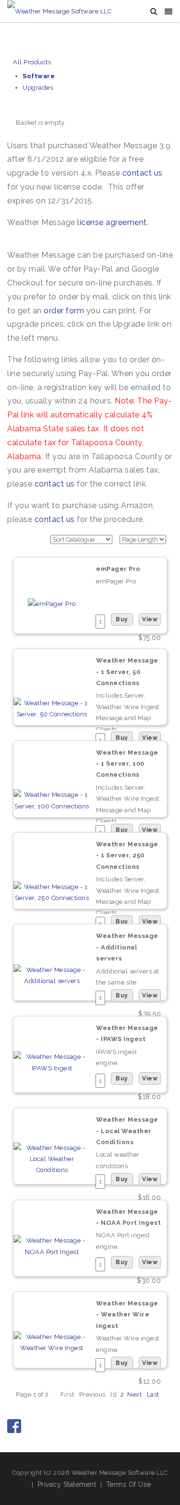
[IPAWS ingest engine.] (51, 1062)
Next (134, 1394)
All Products (32, 62)
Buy (122, 619)
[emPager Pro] (52, 603)
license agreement (112, 222)
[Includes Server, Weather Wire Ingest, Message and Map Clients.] (51, 708)
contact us (142, 173)
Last (153, 1394)
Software (39, 76)
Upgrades (38, 87)
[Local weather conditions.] (51, 1158)
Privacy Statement (66, 1484)
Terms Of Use (128, 1484)
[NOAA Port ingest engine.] (51, 1245)
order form (64, 310)
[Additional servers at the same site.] (51, 974)
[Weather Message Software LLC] (59, 10)
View (149, 619)
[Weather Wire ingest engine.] (51, 1342)
